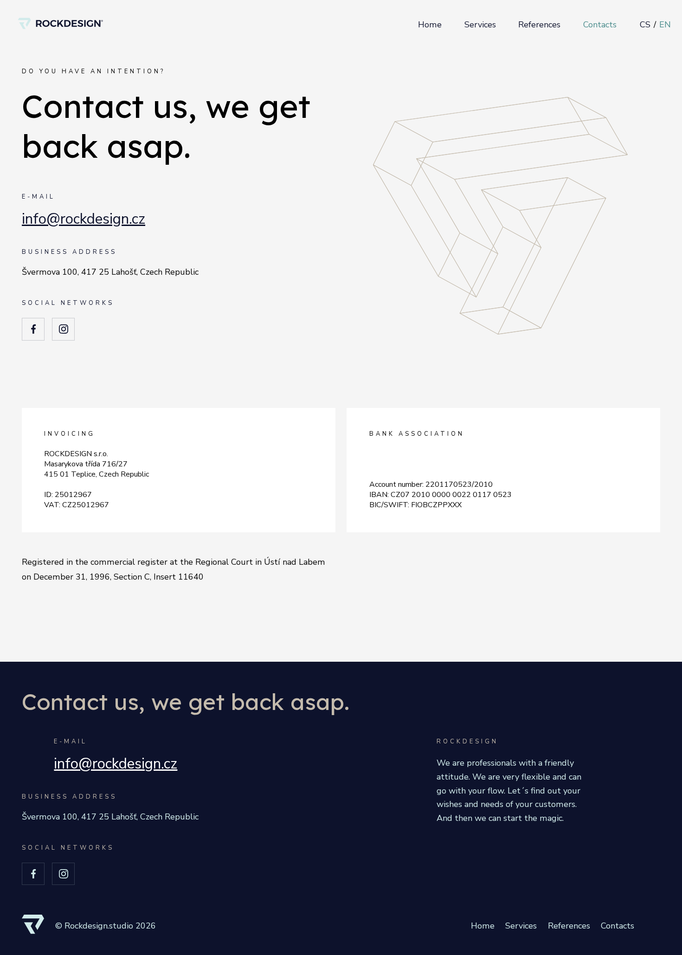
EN (665, 24)
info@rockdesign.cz (83, 219)
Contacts (600, 24)
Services (480, 24)
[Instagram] (63, 329)
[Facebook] (33, 329)
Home (430, 24)
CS (645, 24)
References (539, 24)
